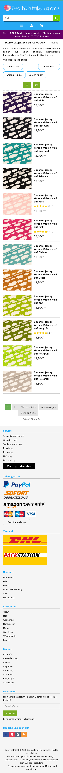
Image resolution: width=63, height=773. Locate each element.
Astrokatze (8, 674)
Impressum (8, 577)
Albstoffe (7, 654)
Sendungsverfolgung (12, 444)
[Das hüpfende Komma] (31, 8)
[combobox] (31, 18)
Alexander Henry (11, 658)
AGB (5, 593)
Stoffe (6, 615)
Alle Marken (8, 682)
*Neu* (6, 611)
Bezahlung (8, 452)
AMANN (6, 662)
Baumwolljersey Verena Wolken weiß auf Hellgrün (45, 350)
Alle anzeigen (48, 407)
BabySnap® (8, 678)
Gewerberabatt (10, 440)
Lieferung (7, 456)
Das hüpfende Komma (37, 750)
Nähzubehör (9, 624)
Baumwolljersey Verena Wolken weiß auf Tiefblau (45, 122)
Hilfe (5, 581)
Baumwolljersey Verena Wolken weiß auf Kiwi (45, 299)
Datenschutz (9, 597)
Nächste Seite (28, 407)
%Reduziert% (9, 636)
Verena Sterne (49, 66)
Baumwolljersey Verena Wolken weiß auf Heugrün (45, 325)
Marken (6, 628)
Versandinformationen (13, 436)
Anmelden (10, 713)
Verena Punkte (14, 74)
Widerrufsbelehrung (12, 589)
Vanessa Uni (13, 66)
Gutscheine (8, 632)
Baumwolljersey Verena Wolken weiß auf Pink (45, 223)
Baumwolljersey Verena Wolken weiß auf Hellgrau (45, 375)
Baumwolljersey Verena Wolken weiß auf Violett (45, 97)
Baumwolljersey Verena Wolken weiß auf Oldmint (45, 249)
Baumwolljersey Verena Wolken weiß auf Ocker (45, 274)
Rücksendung (9, 460)
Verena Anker (36, 74)
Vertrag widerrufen (19, 466)
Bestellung (8, 448)
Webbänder (8, 620)
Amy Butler (8, 666)
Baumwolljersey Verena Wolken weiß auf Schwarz (45, 173)
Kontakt (6, 585)
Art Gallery (8, 670)
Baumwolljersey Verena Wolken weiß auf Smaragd (45, 148)
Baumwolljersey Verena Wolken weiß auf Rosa (45, 198)
